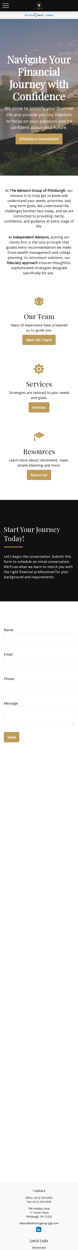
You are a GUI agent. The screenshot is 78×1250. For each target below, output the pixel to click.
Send (12, 737)
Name (8, 630)
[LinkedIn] (38, 1229)
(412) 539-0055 (43, 1198)
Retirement (39, 1247)
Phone (9, 678)
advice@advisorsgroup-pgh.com (39, 1223)
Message (11, 703)
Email (8, 654)
